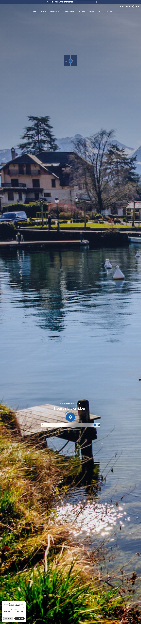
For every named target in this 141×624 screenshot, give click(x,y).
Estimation (109, 11)
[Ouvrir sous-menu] (46, 11)
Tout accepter (19, 618)
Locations (82, 11)
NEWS (99, 11)
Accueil (34, 11)
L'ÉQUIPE (91, 11)
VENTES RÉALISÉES (70, 11)
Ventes (42, 11)
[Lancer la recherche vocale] (70, 416)
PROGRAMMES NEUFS (55, 11)
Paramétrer (8, 618)
